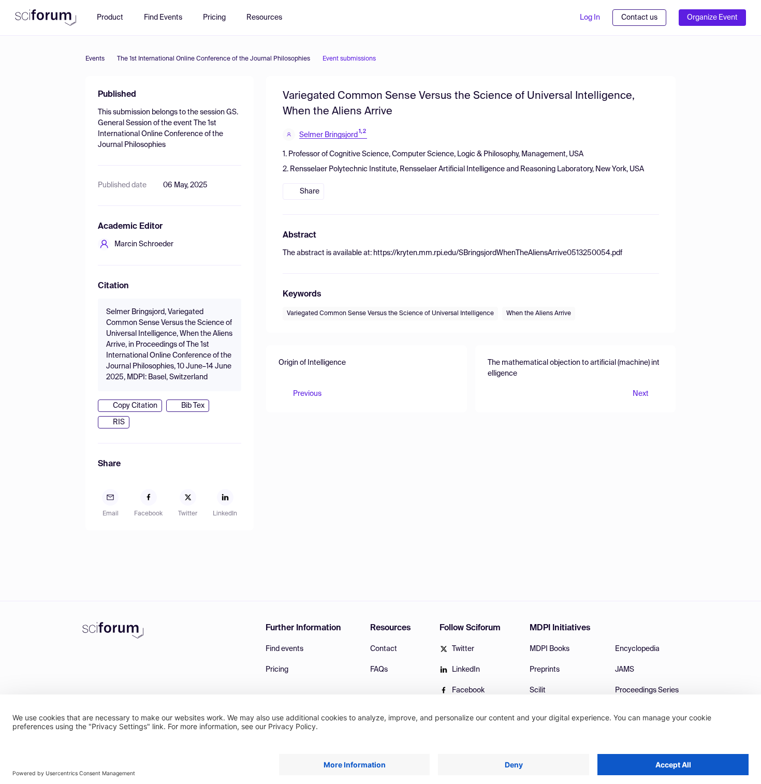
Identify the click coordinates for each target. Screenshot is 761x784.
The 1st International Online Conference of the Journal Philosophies (213, 59)
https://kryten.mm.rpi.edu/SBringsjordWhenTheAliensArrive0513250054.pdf (497, 253)
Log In (590, 17)
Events (95, 59)
